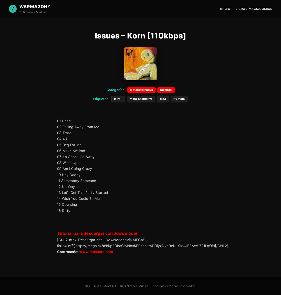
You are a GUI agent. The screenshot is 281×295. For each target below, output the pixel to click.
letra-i (118, 98)
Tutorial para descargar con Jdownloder (97, 233)
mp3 (163, 98)
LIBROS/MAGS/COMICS (254, 9)
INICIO (225, 9)
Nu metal (166, 89)
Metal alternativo (141, 89)
